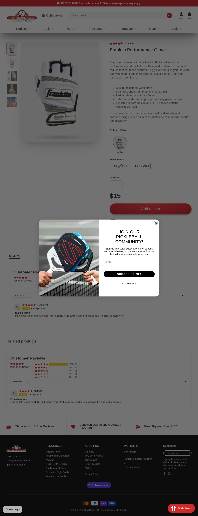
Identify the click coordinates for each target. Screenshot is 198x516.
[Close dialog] (156, 223)
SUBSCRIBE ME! (129, 274)
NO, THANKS (129, 283)
